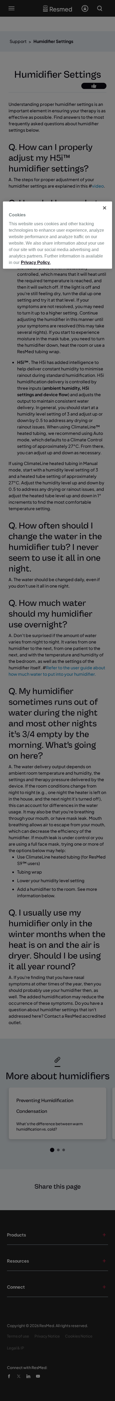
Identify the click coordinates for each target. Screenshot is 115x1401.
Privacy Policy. (36, 262)
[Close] (104, 208)
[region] (57, 235)
